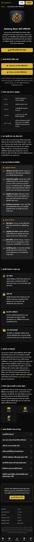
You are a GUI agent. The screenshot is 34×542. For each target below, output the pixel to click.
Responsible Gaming (23, 377)
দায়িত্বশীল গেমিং (5, 520)
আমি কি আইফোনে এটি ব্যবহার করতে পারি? (15, 457)
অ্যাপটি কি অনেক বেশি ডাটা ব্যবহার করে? (14, 463)
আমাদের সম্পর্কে (5, 518)
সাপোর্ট (19, 518)
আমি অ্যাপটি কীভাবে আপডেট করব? (13, 451)
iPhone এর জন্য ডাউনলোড (18, 72)
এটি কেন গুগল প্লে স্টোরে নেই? (11, 446)
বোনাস (19, 515)
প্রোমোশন (3, 515)
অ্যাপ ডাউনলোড (5, 512)
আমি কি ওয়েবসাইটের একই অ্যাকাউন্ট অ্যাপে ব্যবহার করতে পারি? (15, 475)
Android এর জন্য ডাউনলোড (18, 66)
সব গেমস (19, 512)
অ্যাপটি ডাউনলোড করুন (17, 50)
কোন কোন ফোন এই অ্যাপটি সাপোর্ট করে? (14, 440)
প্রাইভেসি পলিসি (5, 523)
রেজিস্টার (29, 3)
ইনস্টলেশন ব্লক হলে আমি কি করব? (12, 469)
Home (3, 7)
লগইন (21, 3)
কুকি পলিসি (20, 523)
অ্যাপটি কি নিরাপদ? (8, 434)
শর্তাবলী (19, 520)
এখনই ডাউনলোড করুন (17, 497)
